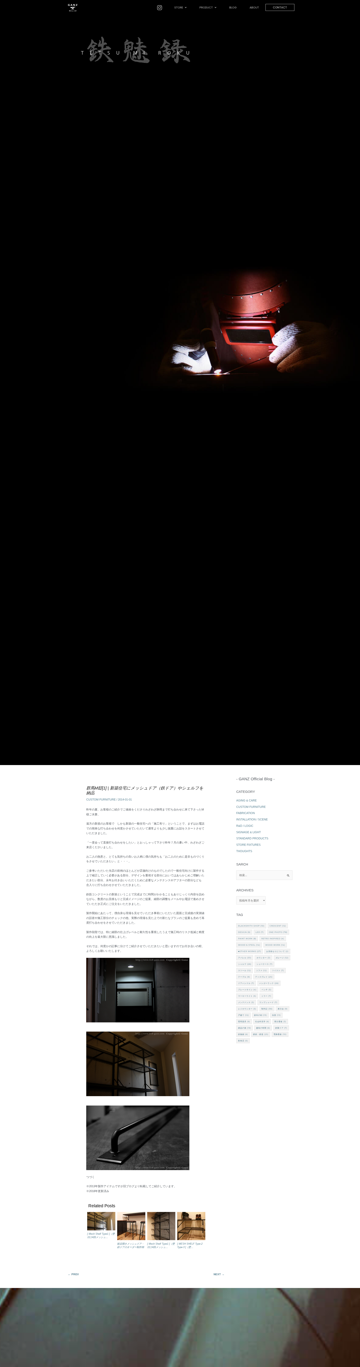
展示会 (282, 1009)
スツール (244, 970)
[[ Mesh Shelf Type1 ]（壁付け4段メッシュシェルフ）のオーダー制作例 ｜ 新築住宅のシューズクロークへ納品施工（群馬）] (101, 1222)
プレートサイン (247, 989)
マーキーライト (247, 996)
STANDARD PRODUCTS (252, 838)
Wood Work (275, 945)
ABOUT (254, 7)
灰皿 (276, 1015)
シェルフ (244, 964)
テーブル (244, 977)
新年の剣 (260, 1015)
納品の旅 (244, 1028)
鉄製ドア (281, 1028)
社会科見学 (262, 1021)
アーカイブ (264, 890)
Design (244, 932)
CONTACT (280, 7)
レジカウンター (247, 1009)
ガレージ (282, 958)
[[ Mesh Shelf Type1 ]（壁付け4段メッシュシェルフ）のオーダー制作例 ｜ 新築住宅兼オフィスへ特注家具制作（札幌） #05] (161, 1226)
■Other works (249, 951)
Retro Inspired (272, 938)
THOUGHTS (244, 851)
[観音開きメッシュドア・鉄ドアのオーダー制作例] (131, 1226)
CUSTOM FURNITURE (101, 799)
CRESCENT (278, 926)
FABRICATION (245, 813)
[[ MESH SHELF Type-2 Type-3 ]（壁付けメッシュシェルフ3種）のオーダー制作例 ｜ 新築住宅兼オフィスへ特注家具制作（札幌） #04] (191, 1226)
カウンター (263, 958)
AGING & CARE (246, 800)
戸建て (243, 1015)
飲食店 (243, 1040)
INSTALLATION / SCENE (252, 819)
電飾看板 (280, 1034)
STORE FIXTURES (248, 844)
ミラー (266, 996)
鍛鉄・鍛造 (260, 1034)
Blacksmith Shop (251, 926)
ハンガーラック (269, 983)
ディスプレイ (263, 977)
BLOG (233, 7)
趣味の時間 (263, 1028)
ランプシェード (268, 1002)
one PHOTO (278, 932)
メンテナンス (246, 1002)
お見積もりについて (277, 951)
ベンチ (266, 989)
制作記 (266, 1009)
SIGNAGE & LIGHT (248, 832)
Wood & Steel (249, 945)
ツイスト (278, 970)
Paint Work (247, 938)
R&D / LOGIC (244, 825)
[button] (180, 7)
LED (260, 932)
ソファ (261, 970)
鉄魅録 (243, 1034)
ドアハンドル (246, 983)
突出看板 (280, 1021)
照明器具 (244, 1021)
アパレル (244, 958)
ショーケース (264, 964)
